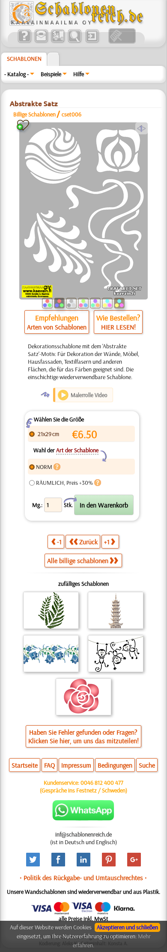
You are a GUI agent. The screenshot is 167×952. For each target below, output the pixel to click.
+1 (107, 541)
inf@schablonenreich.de (83, 834)
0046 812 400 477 (102, 782)
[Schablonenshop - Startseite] (76, 23)
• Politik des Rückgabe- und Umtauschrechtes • (83, 877)
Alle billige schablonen (77, 560)
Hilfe (78, 74)
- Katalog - (16, 74)
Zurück (88, 541)
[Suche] (74, 41)
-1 (59, 541)
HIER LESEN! (118, 327)
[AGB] (57, 41)
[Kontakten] (41, 41)
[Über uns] (24, 41)
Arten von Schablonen (56, 327)
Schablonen (24, 58)
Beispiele (51, 74)
